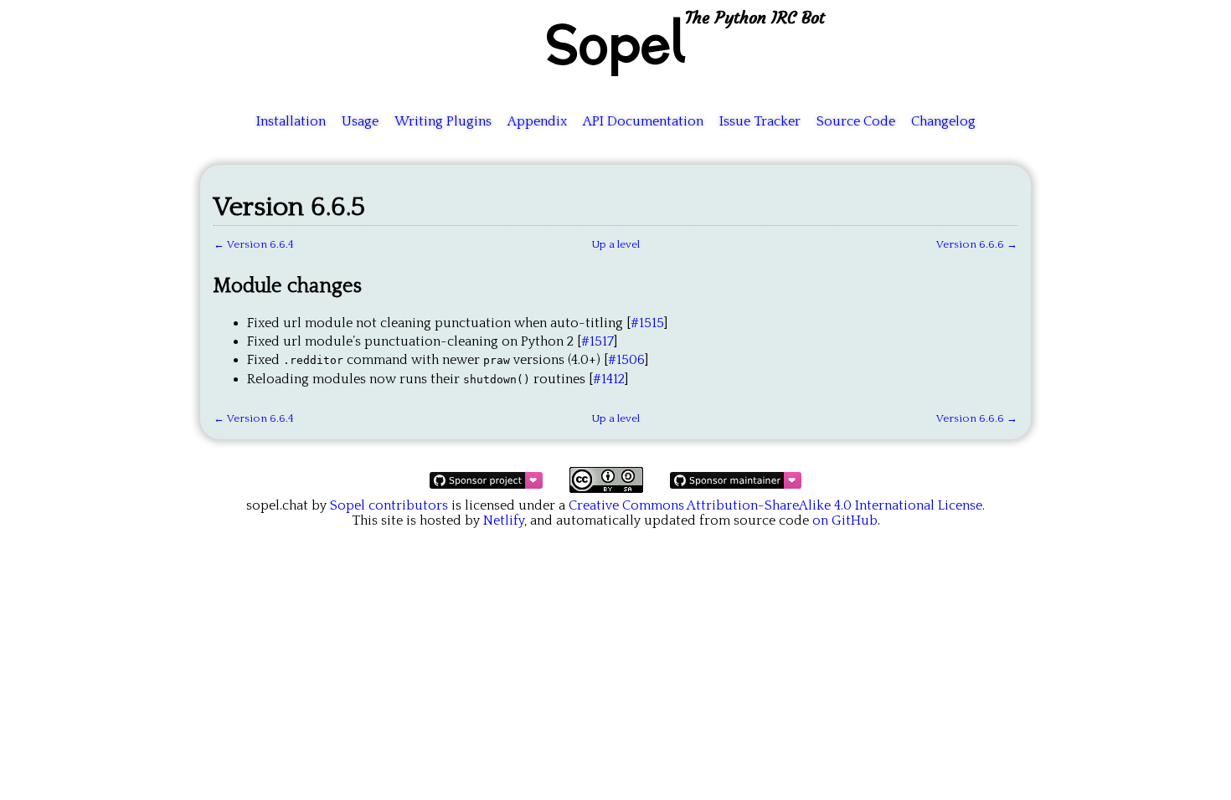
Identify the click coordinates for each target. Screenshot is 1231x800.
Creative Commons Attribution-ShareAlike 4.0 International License (775, 505)
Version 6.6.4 (260, 244)
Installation (291, 121)
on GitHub (845, 520)
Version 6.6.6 (970, 244)
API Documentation (643, 121)
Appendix (537, 121)
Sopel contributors (389, 505)
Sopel (615, 43)
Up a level (615, 244)
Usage (360, 121)
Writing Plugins (443, 121)
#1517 (597, 341)
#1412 (609, 379)
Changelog (943, 121)
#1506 (626, 359)
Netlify (503, 520)
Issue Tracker (760, 121)
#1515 (647, 323)
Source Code (855, 121)
